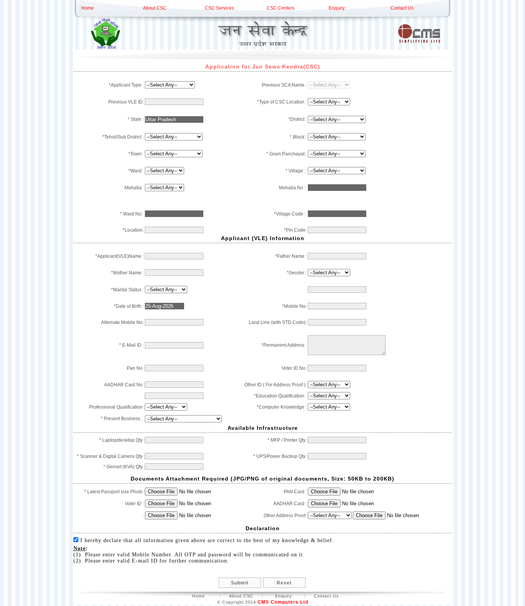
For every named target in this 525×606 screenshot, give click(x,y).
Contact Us (402, 8)
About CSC (154, 8)
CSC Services (219, 8)
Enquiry (337, 8)
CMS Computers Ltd (283, 602)
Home (87, 8)
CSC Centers (280, 8)
